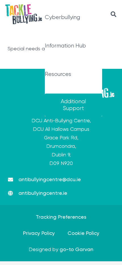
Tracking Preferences (61, 217)
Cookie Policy (83, 233)
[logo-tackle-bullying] (23, 14)
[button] (113, 14)
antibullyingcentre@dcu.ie (49, 179)
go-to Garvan (76, 249)
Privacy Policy (39, 233)
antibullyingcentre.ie (42, 193)
